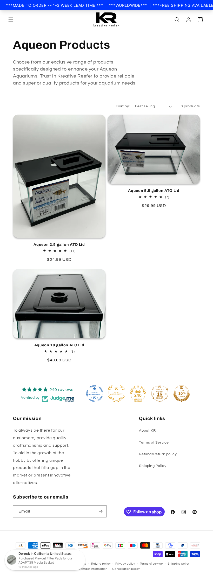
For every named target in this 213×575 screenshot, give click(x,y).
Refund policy (100, 563)
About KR (147, 430)
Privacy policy (125, 563)
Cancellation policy (125, 568)
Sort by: (123, 106)
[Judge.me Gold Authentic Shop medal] (116, 393)
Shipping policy (179, 563)
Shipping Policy (152, 466)
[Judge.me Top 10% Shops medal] (181, 393)
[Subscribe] (100, 511)
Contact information (92, 568)
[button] (11, 19)
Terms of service (151, 563)
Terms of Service (154, 442)
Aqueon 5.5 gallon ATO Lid (153, 190)
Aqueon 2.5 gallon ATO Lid (59, 244)
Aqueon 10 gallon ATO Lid (59, 345)
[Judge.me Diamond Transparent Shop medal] (94, 393)
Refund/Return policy (158, 454)
